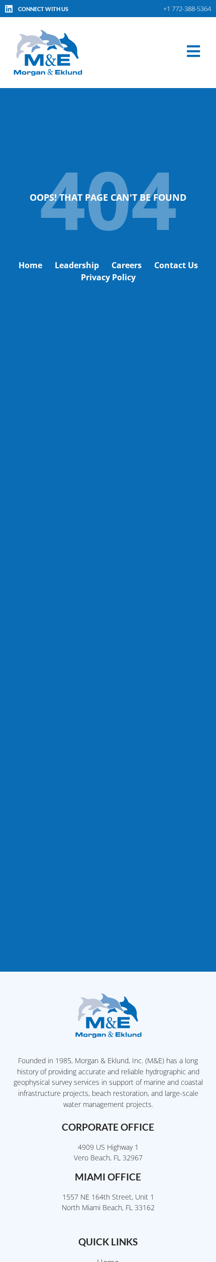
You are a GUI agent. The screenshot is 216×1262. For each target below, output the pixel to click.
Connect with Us (43, 9)
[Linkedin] (8, 8)
